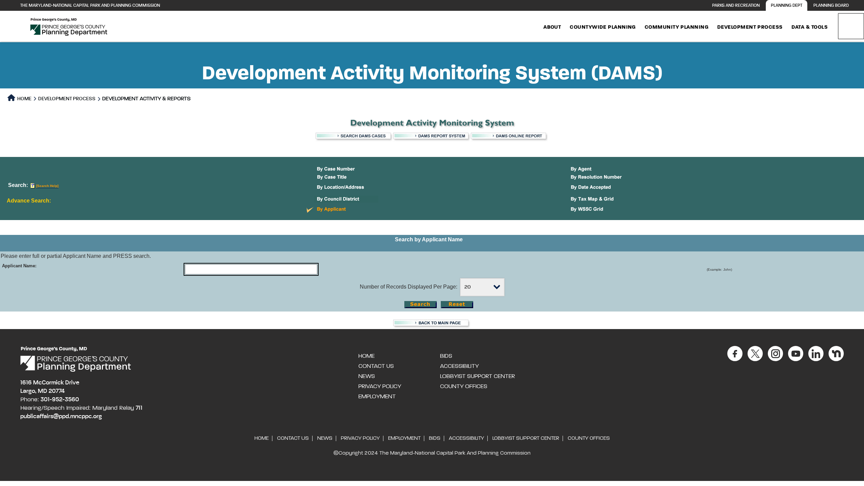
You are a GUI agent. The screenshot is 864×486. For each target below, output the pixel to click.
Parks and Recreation (736, 5)
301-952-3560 (59, 400)
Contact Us (376, 366)
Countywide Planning (603, 27)
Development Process (750, 27)
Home (23, 98)
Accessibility (459, 366)
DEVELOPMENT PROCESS (67, 98)
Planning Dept (786, 5)
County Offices (463, 386)
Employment (377, 397)
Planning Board (831, 5)
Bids (446, 356)
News (366, 376)
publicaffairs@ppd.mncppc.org (61, 416)
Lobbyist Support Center (477, 376)
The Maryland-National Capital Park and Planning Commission (90, 5)
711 (139, 408)
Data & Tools (809, 27)
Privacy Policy (379, 386)
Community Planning (676, 27)
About (552, 27)
